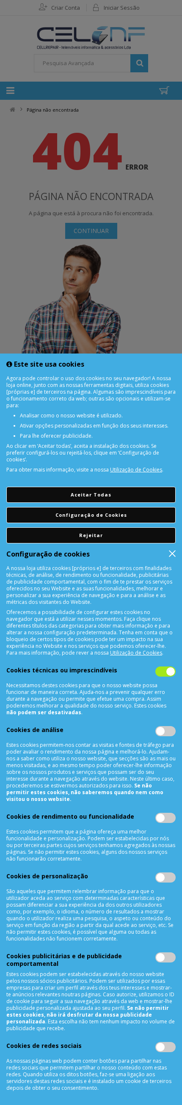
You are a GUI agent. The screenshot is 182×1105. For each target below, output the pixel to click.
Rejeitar (91, 535)
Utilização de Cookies (136, 469)
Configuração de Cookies (91, 515)
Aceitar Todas (91, 494)
